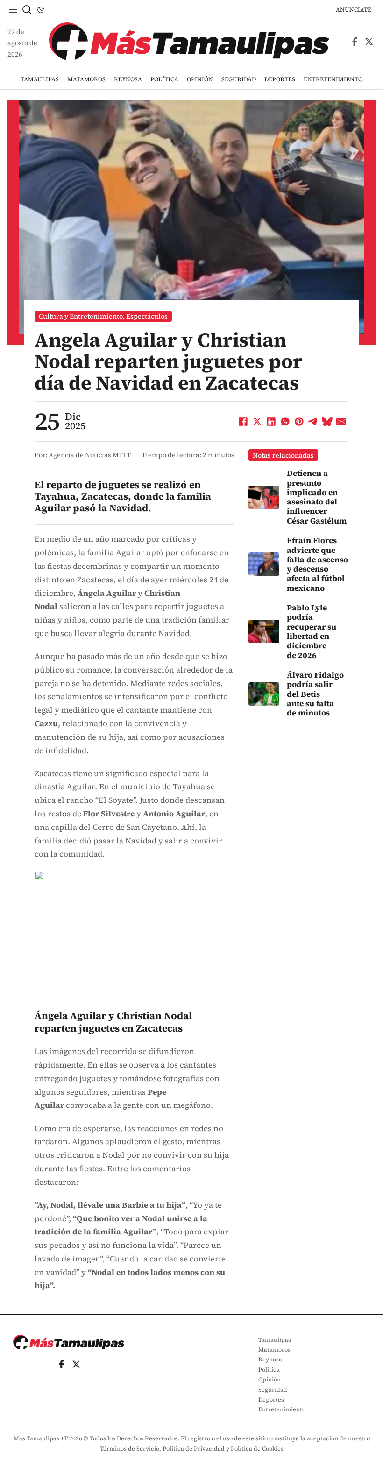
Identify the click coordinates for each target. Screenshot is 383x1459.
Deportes (279, 79)
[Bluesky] (327, 421)
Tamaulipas (40, 79)
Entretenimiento (333, 79)
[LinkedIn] (271, 421)
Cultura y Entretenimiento (81, 316)
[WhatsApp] (285, 421)
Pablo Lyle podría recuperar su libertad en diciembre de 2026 (311, 631)
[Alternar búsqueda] (27, 9)
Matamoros (86, 79)
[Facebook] (243, 421)
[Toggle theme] (40, 9)
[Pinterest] (299, 421)
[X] (257, 421)
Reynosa (128, 79)
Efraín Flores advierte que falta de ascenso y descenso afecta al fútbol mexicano (317, 564)
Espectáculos (147, 316)
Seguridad (238, 79)
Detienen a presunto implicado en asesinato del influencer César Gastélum (317, 496)
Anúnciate (353, 10)
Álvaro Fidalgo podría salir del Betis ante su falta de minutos (315, 693)
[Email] (341, 421)
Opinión (200, 79)
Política (164, 79)
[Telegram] (313, 421)
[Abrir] (13, 9)
